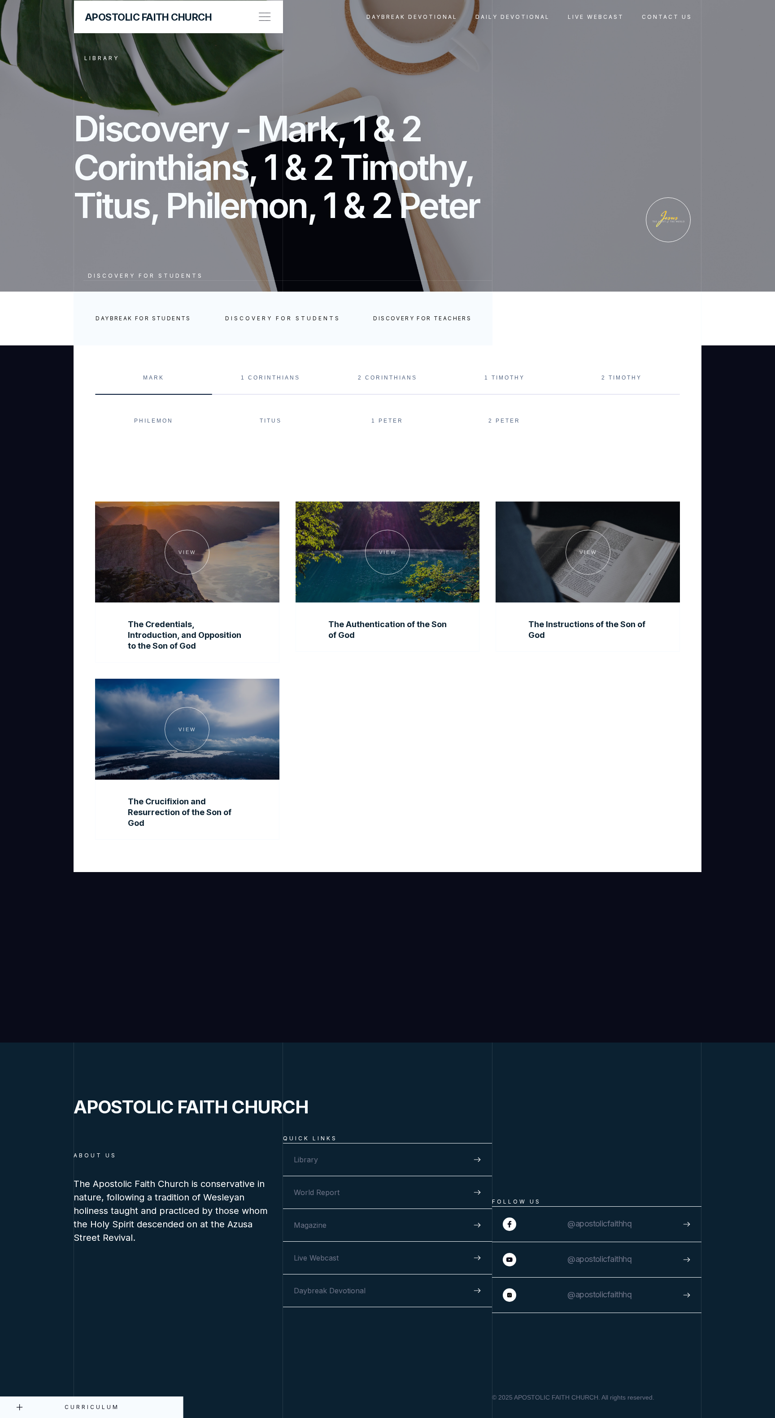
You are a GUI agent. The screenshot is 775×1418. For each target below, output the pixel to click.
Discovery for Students (145, 275)
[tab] (153, 380)
